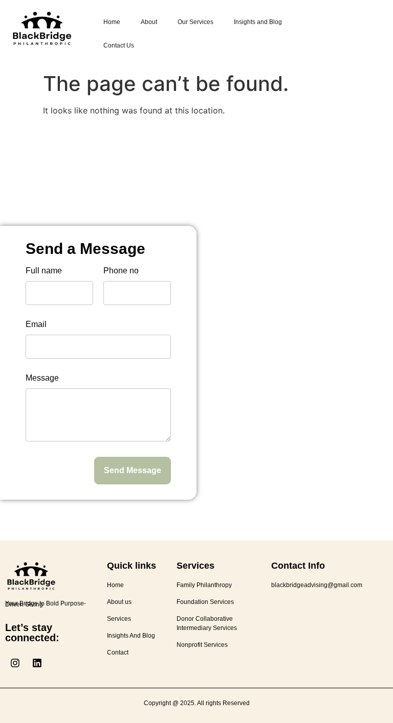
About (149, 22)
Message (42, 378)
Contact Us (118, 45)
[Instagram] (15, 662)
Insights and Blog (258, 22)
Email (36, 324)
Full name (44, 271)
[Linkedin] (37, 662)
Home (111, 22)
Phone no (121, 271)
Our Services (195, 22)
